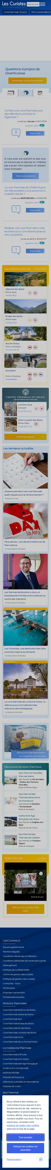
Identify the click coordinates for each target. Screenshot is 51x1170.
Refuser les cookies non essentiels (25, 1148)
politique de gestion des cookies (23, 1125)
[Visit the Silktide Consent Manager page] (40, 1159)
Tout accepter (25, 1137)
